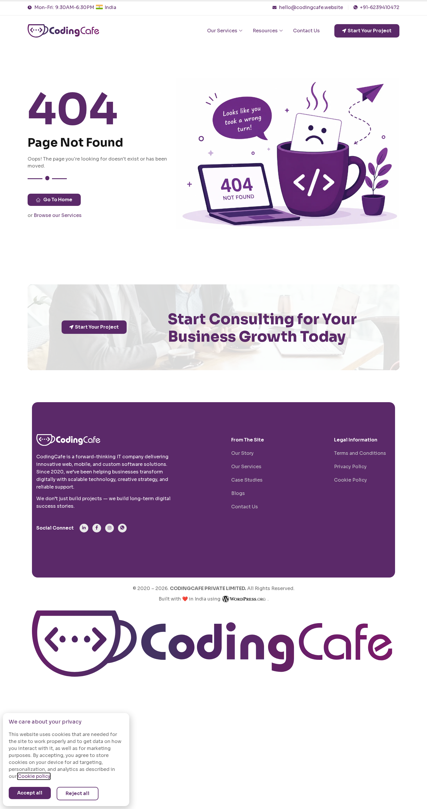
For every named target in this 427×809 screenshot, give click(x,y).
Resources (265, 31)
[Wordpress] (244, 599)
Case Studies (247, 480)
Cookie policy (34, 776)
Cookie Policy (350, 480)
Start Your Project (370, 31)
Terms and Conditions (360, 453)
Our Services (222, 31)
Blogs (238, 493)
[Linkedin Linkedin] (84, 528)
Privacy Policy (350, 467)
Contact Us (306, 31)
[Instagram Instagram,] (109, 528)
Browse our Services (58, 215)
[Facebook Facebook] (96, 528)
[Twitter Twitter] (122, 528)
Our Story (242, 453)
